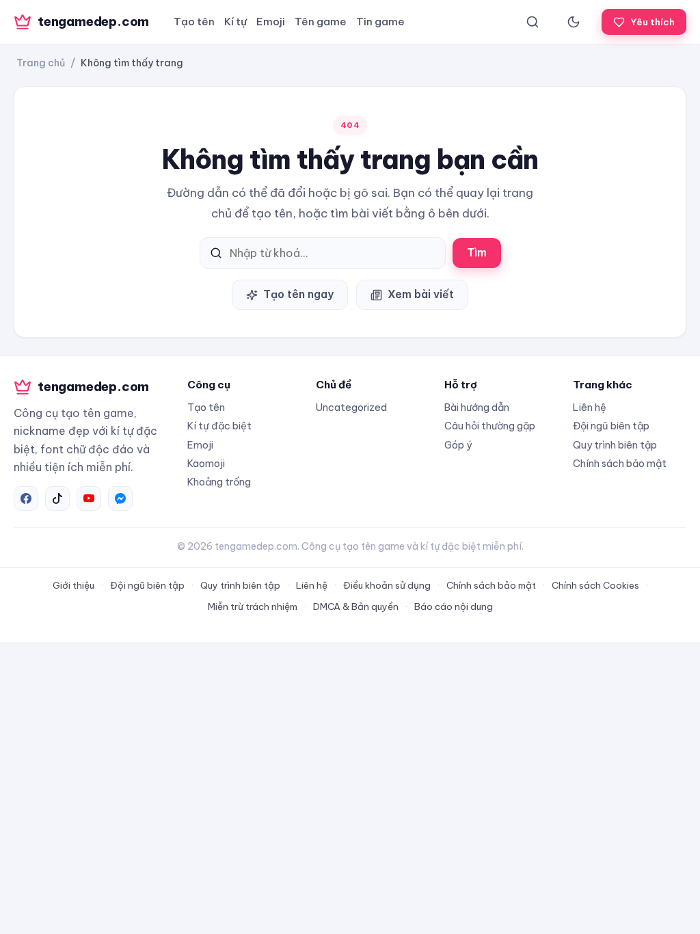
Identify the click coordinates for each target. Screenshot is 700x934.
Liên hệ (589, 407)
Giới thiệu (73, 585)
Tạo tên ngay (298, 294)
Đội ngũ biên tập (611, 425)
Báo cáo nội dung (453, 606)
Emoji (270, 21)
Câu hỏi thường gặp (489, 425)
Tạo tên (194, 21)
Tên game (321, 21)
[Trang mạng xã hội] (26, 498)
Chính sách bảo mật (620, 463)
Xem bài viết (421, 294)
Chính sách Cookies (595, 585)
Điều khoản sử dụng (387, 585)
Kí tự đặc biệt (219, 425)
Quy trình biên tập (615, 444)
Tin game (380, 21)
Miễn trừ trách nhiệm (252, 606)
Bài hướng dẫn (476, 407)
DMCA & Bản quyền (356, 606)
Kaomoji (206, 463)
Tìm (477, 252)
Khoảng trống (219, 481)
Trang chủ (40, 63)
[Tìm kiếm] (533, 22)
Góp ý (458, 444)
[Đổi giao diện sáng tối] (574, 22)
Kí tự (235, 21)
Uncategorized (351, 407)
